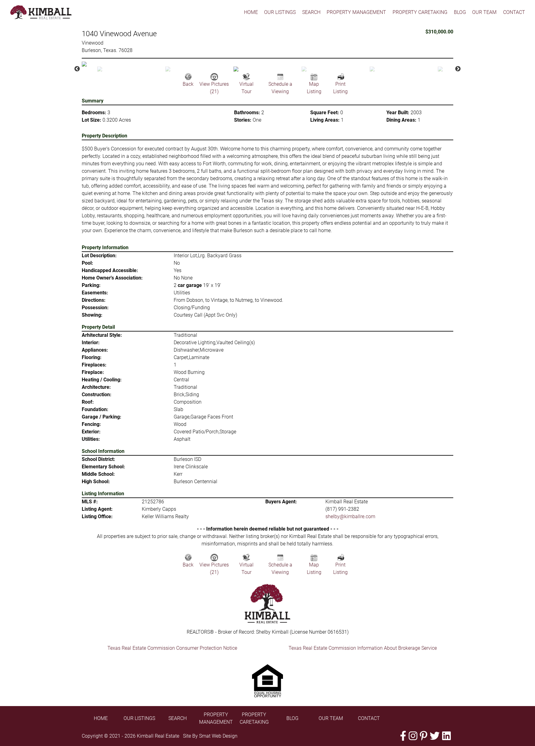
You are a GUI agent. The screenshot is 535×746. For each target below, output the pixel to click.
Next (458, 69)
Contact (514, 12)
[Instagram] (413, 736)
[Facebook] (403, 736)
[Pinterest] (423, 736)
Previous (77, 69)
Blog (460, 12)
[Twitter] (435, 736)
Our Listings (280, 12)
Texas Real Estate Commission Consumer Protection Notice (172, 648)
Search (311, 12)
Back (188, 84)
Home (251, 12)
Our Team (484, 12)
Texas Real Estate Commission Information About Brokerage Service (363, 648)
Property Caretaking (420, 12)
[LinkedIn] (446, 736)
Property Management (356, 12)
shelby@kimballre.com (350, 516)
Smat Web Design (218, 736)
